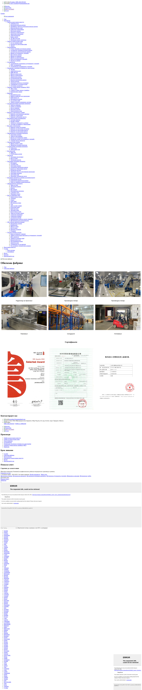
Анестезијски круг (16, 71)
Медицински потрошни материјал (36, 476)
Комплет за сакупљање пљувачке (20, 128)
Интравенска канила (16, 99)
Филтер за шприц (15, 60)
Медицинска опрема (6, 476)
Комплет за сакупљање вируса (19, 131)
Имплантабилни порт (17, 28)
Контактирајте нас (9, 256)
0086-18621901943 (9, 423)
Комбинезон (14, 225)
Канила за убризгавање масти (19, 168)
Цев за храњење (15, 108)
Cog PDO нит (14, 164)
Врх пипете (14, 189)
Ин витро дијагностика (13, 125)
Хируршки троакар (16, 134)
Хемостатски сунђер (16, 197)
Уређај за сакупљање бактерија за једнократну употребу (26, 235)
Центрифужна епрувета (17, 191)
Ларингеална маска (16, 77)
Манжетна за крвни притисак (19, 145)
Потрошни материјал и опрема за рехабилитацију (21, 177)
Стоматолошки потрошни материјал (17, 146)
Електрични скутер (16, 179)
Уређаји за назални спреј (17, 238)
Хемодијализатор (15, 35)
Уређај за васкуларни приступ (15, 22)
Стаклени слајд (15, 192)
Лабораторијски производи (15, 183)
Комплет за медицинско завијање (20, 114)
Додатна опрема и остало (14, 232)
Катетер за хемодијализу (17, 32)
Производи (7, 20)
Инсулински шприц (16, 54)
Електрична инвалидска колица (19, 180)
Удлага (12, 200)
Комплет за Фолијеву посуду (19, 117)
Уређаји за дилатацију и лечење (19, 123)
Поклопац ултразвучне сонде (19, 176)
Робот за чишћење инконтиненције (20, 182)
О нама (6, 248)
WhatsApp (3, 480)
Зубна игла (14, 148)
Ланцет (13, 45)
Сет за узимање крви (16, 43)
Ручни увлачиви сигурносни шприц (21, 48)
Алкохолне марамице (16, 214)
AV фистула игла (15, 38)
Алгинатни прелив (16, 217)
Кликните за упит (6, 473)
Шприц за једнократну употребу (20, 53)
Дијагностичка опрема (13, 142)
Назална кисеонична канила (18, 80)
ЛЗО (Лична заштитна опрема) (15, 222)
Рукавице (13, 231)
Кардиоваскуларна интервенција (16, 118)
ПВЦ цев (13, 152)
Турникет (13, 198)
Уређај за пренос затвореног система (21, 102)
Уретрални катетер (16, 160)
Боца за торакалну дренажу (18, 234)
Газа (12, 204)
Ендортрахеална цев (16, 78)
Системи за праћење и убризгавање (20, 124)
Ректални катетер (15, 109)
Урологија (10, 155)
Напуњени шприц (16, 31)
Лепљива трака (15, 210)
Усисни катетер (15, 81)
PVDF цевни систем (16, 154)
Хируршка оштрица (16, 173)
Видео (5, 459)
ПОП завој (14, 201)
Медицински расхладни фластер (20, 220)
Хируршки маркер (16, 165)
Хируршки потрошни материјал (16, 161)
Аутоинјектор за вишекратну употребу (21, 66)
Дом (5, 19)
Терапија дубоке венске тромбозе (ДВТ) (18, 87)
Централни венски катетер (18, 25)
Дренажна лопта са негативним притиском (23, 171)
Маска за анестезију (16, 74)
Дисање (13, 69)
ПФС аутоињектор (16, 65)
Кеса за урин (14, 158)
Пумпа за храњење (16, 106)
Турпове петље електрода (18, 140)
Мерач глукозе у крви (17, 143)
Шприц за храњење (16, 56)
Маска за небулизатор (17, 75)
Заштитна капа (15, 243)
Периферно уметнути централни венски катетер (24, 26)
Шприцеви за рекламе (73, 476)
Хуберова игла (15, 23)
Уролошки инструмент (17, 157)
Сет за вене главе (15, 100)
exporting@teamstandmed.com (17, 419)
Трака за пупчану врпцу (17, 213)
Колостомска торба (16, 211)
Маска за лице (14, 226)
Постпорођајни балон (17, 241)
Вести (5, 253)
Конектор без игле (16, 240)
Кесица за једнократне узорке (19, 137)
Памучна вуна (14, 208)
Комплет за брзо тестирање (18, 127)
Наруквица (14, 163)
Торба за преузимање (16, 136)
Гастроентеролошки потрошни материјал (18, 103)
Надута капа (14, 228)
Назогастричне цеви (16, 111)
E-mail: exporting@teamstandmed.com (19, 3)
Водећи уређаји (15, 121)
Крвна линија (14, 37)
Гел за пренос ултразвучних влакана (21, 245)
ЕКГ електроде (15, 237)
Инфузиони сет (15, 97)
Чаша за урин (14, 185)
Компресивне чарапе (16, 91)
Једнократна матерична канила (19, 167)
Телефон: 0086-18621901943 (18, 2)
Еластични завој (15, 207)
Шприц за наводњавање (17, 57)
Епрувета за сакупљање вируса (19, 130)
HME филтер (14, 72)
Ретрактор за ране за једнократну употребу (22, 139)
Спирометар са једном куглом (19, 84)
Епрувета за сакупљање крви (19, 44)
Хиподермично (11, 47)
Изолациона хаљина (16, 223)
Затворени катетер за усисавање (20, 83)
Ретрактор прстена (16, 170)
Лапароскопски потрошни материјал (17, 133)
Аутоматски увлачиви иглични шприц (21, 50)
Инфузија (10, 93)
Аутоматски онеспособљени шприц (21, 51)
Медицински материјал (19, 476)
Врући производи (35, 474)
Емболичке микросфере (17, 29)
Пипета (13, 188)
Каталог (6, 254)
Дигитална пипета (16, 186)
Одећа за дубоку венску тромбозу (20, 90)
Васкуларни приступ (10, 247)
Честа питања (11, 250)
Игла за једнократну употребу (19, 59)
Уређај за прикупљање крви (15, 41)
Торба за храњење (16, 105)
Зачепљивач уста (15, 149)
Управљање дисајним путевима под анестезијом (20, 68)
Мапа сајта (44, 474)
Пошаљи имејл (5, 479)
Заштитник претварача (17, 34)
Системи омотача (15, 120)
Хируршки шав (15, 174)
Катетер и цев (11, 151)
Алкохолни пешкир (16, 216)
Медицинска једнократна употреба (56, 476)
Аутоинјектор (11, 62)
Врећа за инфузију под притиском (20, 96)
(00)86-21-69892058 (20, 423)
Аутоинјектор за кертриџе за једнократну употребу (25, 63)
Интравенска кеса (16, 94)
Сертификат (10, 251)
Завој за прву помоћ (16, 205)
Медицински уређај (85, 476)
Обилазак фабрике (9, 268)
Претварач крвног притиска (18, 40)
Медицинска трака (16, 203)
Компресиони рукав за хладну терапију (22, 219)
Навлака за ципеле (16, 229)
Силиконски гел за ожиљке (18, 244)
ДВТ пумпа (14, 88)
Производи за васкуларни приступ (13, 458)
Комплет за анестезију (17, 115)
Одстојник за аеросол (17, 85)
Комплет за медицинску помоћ (16, 112)
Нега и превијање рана (13, 195)
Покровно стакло (15, 194)
